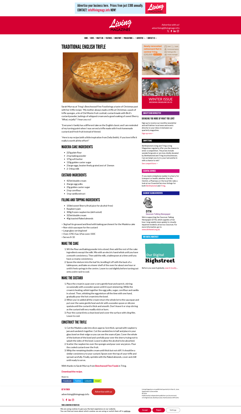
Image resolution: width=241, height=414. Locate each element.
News (92, 38)
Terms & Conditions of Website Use (70, 405)
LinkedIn (87, 380)
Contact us (151, 38)
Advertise (140, 38)
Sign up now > (147, 133)
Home (86, 38)
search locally (170, 268)
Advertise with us (103, 391)
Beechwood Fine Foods (106, 365)
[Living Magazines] (120, 30)
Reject (158, 410)
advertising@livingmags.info (165, 28)
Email (97, 380)
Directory (117, 38)
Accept (145, 410)
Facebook (66, 380)
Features (109, 38)
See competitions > (150, 163)
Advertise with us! (170, 24)
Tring (163, 186)
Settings (173, 410)
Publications (128, 38)
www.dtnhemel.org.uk (151, 229)
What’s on (99, 38)
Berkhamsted (151, 186)
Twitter (77, 380)
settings (127, 411)
